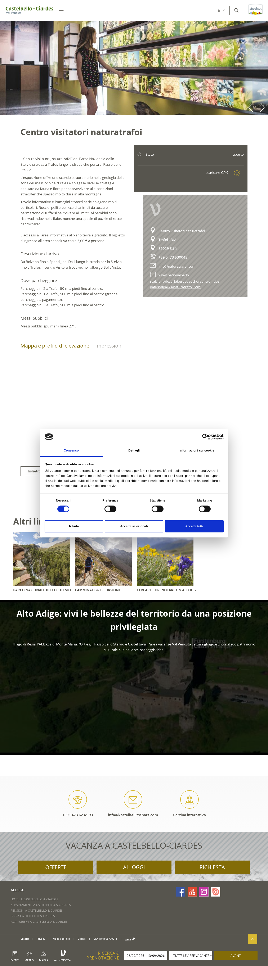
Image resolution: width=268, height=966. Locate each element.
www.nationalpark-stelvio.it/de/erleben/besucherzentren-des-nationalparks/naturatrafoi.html (185, 281)
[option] (134, 68)
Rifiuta (74, 526)
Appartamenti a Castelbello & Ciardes (41, 905)
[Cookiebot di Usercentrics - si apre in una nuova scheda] (205, 437)
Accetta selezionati (134, 526)
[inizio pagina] (252, 939)
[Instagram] (204, 892)
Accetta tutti (194, 526)
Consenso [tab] (71, 450)
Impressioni (109, 345)
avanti (236, 955)
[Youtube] (192, 892)
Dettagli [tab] (134, 450)
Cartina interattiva (189, 814)
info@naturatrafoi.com (177, 266)
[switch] (110, 508)
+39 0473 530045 (172, 257)
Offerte (56, 867)
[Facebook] (180, 892)
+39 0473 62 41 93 (77, 814)
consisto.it (130, 939)
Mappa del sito (61, 938)
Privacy (41, 938)
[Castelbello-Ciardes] (29, 10)
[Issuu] (215, 892)
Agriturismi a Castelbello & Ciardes (39, 922)
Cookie (82, 938)
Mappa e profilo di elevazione (55, 345)
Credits (25, 938)
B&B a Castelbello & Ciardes (33, 916)
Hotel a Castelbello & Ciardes (34, 899)
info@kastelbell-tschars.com (133, 814)
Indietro (34, 471)
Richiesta (212, 867)
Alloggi (134, 867)
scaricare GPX (217, 172)
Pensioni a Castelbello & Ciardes (37, 910)
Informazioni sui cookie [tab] (196, 450)
